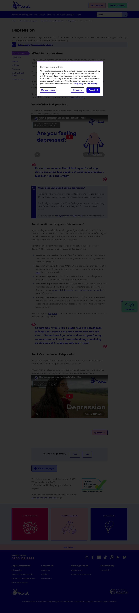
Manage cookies (48, 90)
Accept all (93, 90)
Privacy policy (78, 84)
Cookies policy (92, 84)
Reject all (77, 90)
